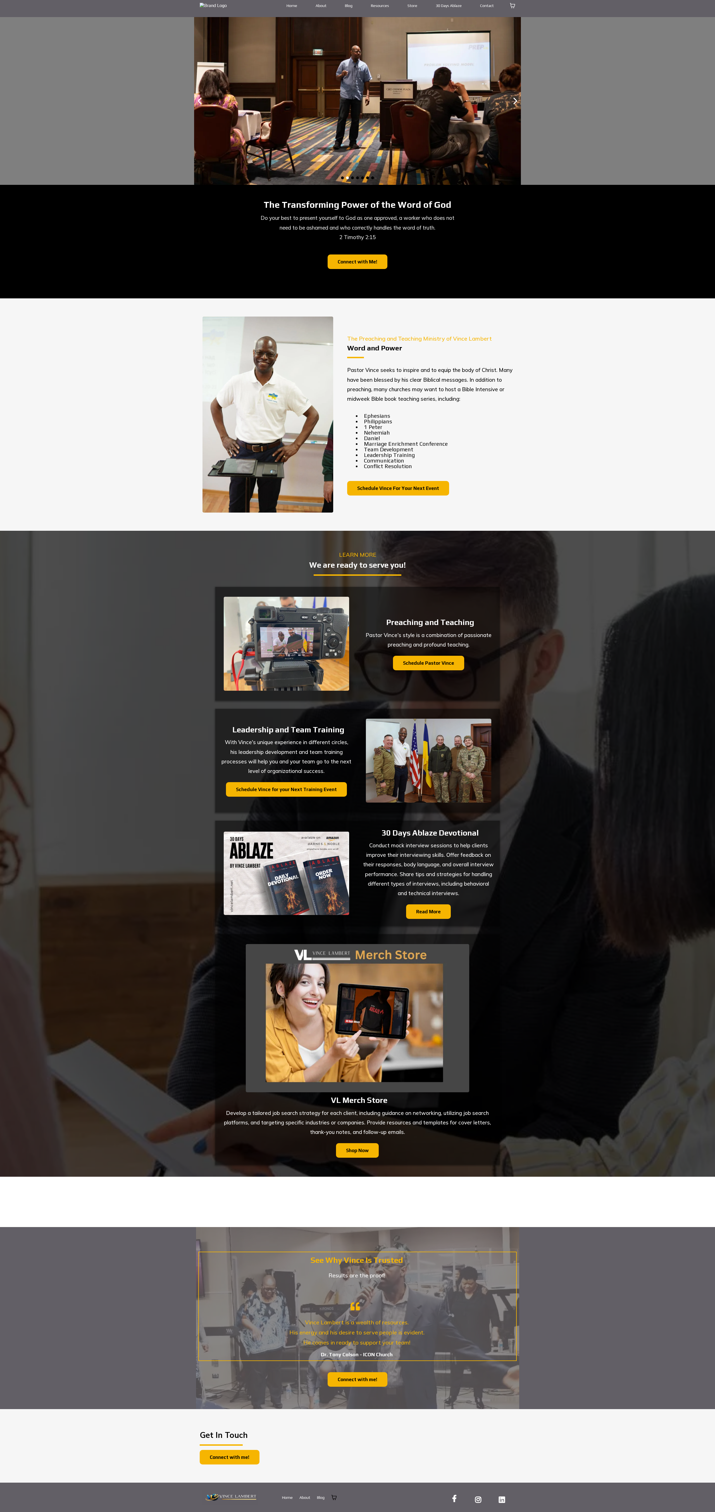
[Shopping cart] (512, 5)
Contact (487, 5)
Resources (380, 5)
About (321, 5)
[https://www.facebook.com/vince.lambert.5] (456, 1498)
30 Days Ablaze (449, 5)
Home (292, 5)
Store (412, 5)
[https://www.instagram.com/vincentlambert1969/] (479, 1498)
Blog (348, 5)
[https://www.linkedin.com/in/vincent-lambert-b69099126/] (503, 1498)
